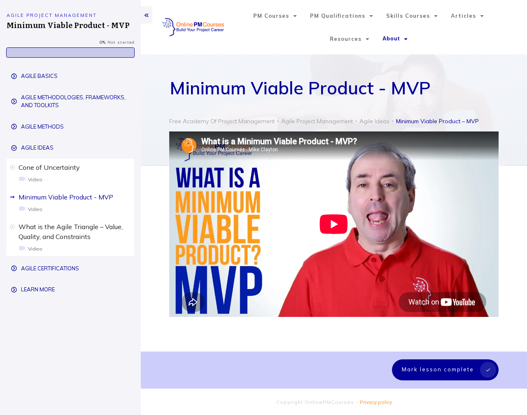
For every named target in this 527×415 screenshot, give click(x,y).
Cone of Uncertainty (49, 167)
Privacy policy (376, 402)
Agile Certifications (50, 268)
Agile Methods (42, 126)
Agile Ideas (37, 147)
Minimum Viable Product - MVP (66, 197)
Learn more (38, 289)
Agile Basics (39, 76)
